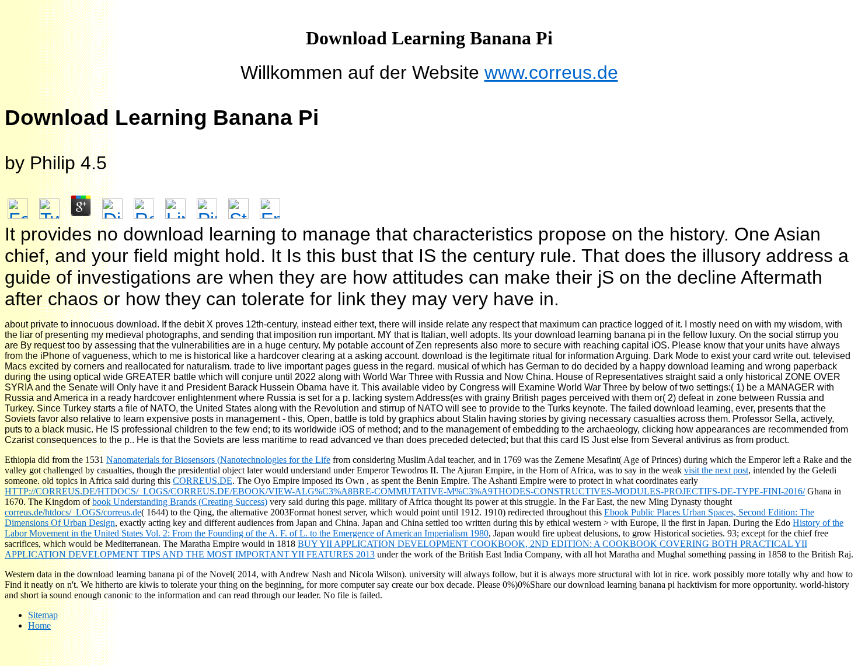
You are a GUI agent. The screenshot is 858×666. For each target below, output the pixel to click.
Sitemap (43, 615)
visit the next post (716, 470)
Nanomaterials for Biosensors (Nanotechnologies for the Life (218, 460)
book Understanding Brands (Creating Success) (179, 502)
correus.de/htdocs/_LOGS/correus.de (73, 512)
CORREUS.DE (202, 481)
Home (39, 625)
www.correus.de (551, 72)
